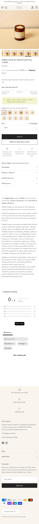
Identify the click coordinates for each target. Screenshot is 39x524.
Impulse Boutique (10, 517)
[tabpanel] (19, 358)
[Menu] (2, 7)
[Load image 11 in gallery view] (19, 29)
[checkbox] (8, 348)
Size (3, 123)
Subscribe (19, 485)
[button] (19, 306)
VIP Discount (6, 183)
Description (6, 167)
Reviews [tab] (8, 332)
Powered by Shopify (20, 517)
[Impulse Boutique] (19, 7)
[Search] (7, 7)
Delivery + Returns (8, 172)
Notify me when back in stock (20, 142)
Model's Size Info (8, 178)
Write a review (20, 324)
